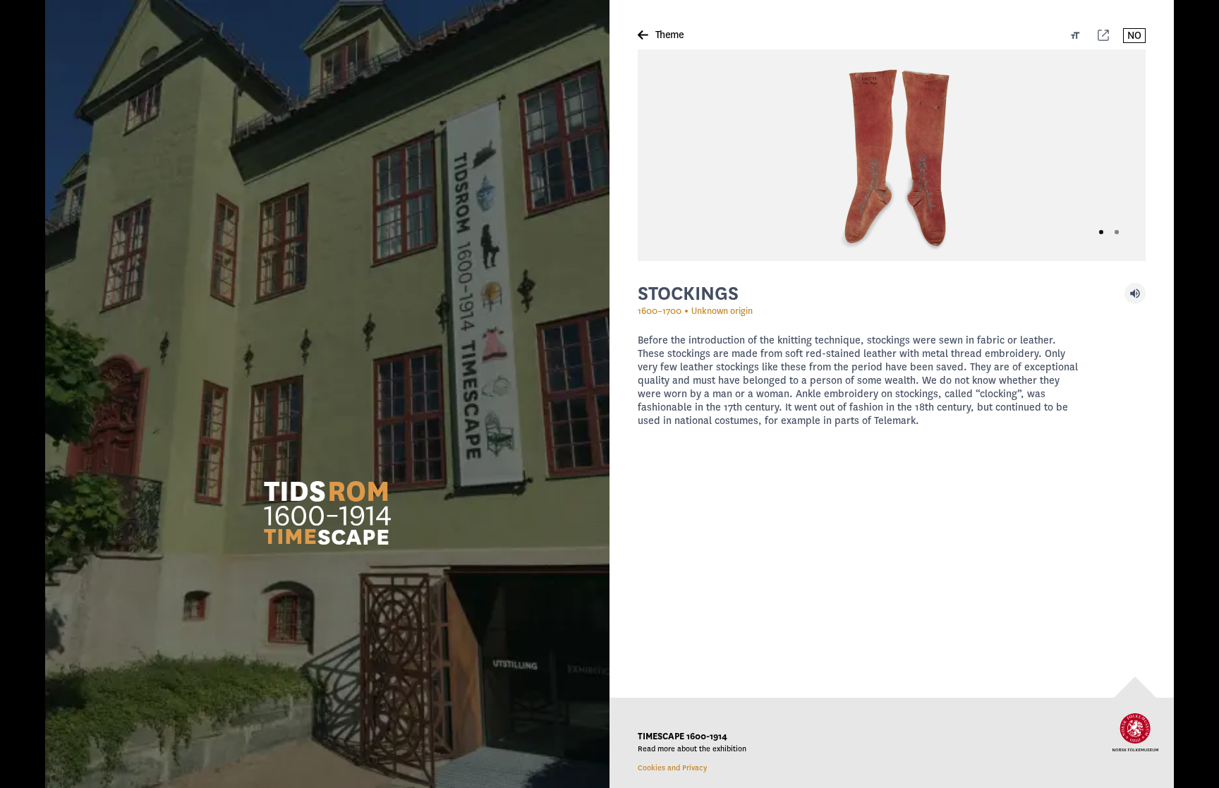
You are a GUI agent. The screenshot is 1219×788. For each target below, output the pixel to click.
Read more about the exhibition (692, 749)
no (1134, 35)
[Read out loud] (1135, 293)
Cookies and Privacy (672, 768)
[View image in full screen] (892, 155)
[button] (327, 512)
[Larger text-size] (1075, 35)
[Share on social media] (1103, 35)
